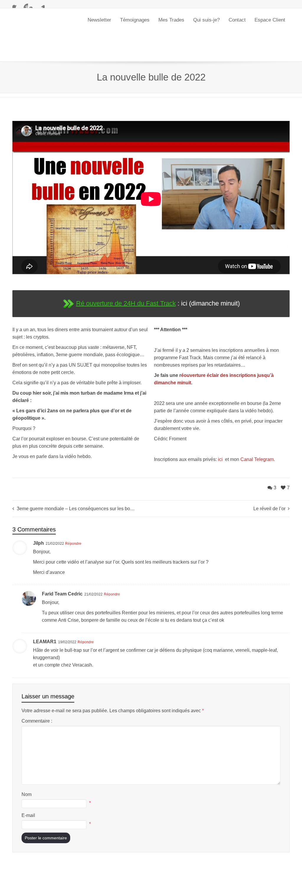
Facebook (15, 4)
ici (221, 429)
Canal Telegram (257, 429)
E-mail (28, 785)
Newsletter (99, 20)
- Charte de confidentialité (78, 870)
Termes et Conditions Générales (123, 870)
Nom (27, 764)
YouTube (24, 4)
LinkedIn (41, 4)
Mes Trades (171, 20)
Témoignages (135, 20)
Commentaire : (37, 691)
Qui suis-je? (206, 20)
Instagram (33, 4)
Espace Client (270, 20)
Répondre (73, 514)
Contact (237, 20)
